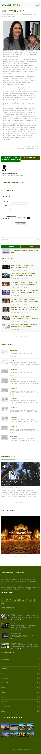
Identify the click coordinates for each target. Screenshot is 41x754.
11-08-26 (14, 417)
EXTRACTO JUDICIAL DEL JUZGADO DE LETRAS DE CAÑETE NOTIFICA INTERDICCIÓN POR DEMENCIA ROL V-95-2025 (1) (25, 364)
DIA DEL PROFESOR (8, 259)
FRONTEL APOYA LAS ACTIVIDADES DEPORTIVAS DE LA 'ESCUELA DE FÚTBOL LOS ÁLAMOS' (24, 318)
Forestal (20, 697)
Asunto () (7, 205)
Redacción (13, 614)
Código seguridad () (7, 217)
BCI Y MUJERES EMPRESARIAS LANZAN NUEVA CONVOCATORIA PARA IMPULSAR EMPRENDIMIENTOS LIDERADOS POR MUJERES (24, 326)
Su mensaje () (6, 210)
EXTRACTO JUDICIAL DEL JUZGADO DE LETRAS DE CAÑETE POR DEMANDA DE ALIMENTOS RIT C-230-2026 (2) (24, 412)
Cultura (20, 687)
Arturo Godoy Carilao (16, 633)
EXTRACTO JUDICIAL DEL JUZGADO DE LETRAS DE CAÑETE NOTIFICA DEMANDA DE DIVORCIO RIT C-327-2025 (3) (24, 431)
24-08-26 (14, 388)
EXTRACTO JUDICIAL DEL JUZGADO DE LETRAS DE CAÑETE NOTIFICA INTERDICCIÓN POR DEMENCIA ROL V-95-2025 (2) (25, 355)
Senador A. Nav (20, 706)
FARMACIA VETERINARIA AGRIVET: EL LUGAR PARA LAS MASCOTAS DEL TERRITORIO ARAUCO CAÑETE (25, 646)
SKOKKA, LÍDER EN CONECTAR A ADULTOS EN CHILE (24, 251)
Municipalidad (20, 659)
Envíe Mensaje (20, 224)
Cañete (20, 692)
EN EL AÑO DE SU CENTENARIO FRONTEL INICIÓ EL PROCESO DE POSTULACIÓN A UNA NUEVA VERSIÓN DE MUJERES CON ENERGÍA (24, 301)
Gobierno (20, 664)
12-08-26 (14, 407)
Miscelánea (20, 678)
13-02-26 (14, 426)
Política (20, 673)
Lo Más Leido (11, 246)
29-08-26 (14, 351)
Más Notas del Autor (30, 158)
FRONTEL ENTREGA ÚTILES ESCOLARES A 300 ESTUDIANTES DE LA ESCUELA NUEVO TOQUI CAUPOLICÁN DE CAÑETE (23, 284)
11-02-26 (14, 436)
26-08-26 (14, 369)
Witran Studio (36, 740)
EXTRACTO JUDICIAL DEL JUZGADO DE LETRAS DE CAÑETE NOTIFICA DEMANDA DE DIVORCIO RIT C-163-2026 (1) (24, 393)
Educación (20, 702)
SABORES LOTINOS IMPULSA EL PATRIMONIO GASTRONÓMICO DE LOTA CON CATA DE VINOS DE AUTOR (25, 617)
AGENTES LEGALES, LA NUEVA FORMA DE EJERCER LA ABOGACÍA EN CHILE (22, 266)
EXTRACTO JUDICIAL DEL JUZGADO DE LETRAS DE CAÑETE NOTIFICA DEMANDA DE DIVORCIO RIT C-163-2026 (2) (24, 383)
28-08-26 (14, 360)
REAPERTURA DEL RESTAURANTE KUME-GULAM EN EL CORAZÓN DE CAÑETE (25, 636)
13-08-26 (14, 398)
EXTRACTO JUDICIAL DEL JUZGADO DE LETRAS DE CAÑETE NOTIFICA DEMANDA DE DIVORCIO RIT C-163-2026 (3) (24, 374)
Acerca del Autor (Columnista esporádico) (11, 158)
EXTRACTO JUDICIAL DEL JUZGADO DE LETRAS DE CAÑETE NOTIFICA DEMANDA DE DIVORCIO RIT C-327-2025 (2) (24, 440)
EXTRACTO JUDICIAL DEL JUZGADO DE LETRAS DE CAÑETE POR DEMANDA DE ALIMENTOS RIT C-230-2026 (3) (24, 402)
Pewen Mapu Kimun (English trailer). (12, 482)
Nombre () (6, 197)
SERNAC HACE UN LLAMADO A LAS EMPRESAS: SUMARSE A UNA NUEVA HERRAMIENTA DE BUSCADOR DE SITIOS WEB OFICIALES (24, 292)
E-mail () (7, 201)
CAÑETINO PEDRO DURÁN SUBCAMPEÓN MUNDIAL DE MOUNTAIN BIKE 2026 (22, 274)
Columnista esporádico (27, 14)
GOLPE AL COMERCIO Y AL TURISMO (20, 533)
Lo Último (30, 246)
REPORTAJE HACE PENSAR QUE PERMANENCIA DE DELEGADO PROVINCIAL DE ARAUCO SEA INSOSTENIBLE (24, 309)
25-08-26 (14, 379)
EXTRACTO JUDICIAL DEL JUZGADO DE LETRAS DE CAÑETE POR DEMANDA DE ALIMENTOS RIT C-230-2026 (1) (24, 421)
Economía (20, 668)
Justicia (20, 711)
